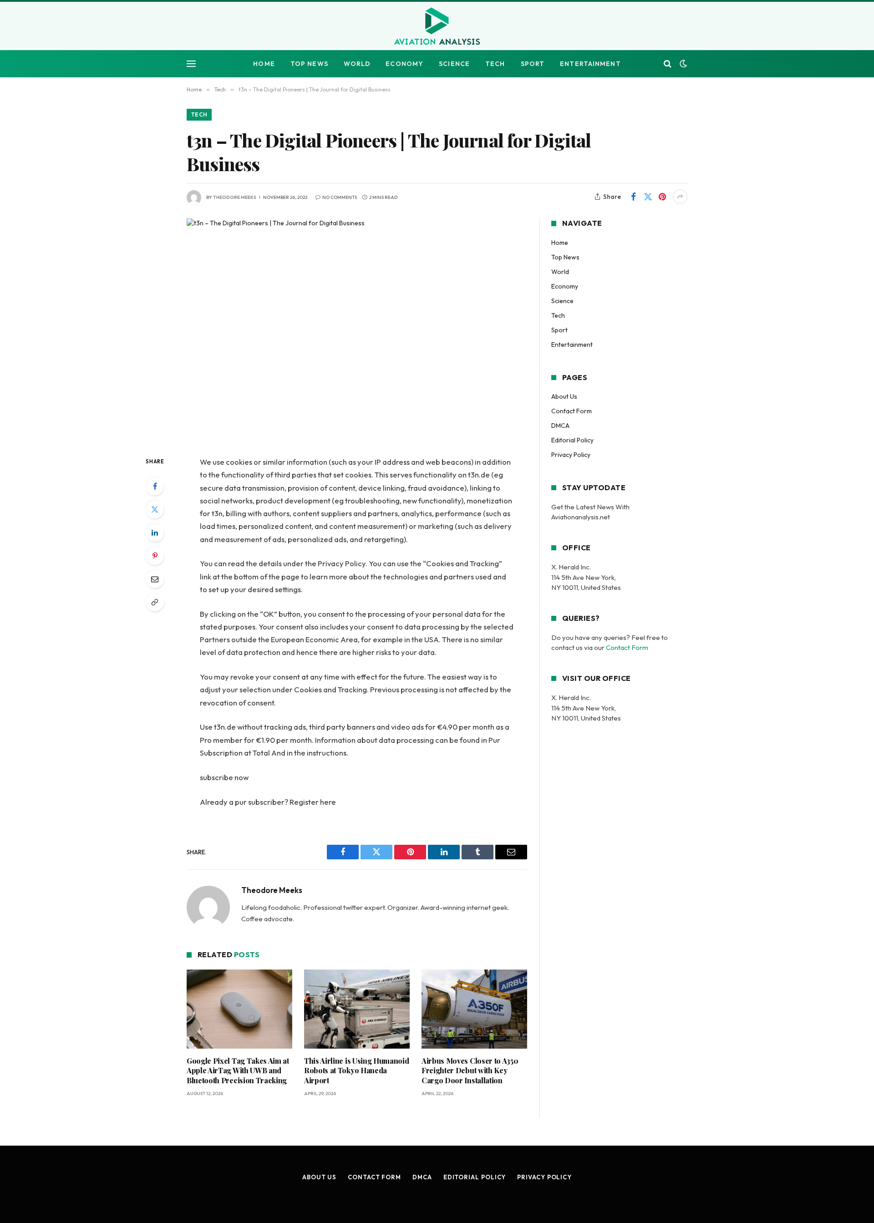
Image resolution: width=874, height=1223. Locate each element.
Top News (309, 64)
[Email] (155, 579)
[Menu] (191, 64)
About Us (564, 396)
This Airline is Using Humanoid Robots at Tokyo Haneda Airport (356, 1071)
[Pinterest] (155, 556)
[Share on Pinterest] (662, 196)
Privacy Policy (570, 455)
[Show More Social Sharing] (680, 196)
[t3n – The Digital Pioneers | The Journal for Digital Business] (357, 329)
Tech (495, 64)
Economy (404, 64)
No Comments (339, 197)
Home (263, 64)
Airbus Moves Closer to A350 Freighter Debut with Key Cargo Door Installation (470, 1071)
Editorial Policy (572, 440)
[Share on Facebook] (633, 196)
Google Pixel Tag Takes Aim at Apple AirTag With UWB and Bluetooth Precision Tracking (238, 1071)
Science (454, 64)
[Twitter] (155, 509)
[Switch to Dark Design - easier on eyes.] (682, 64)
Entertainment (590, 64)
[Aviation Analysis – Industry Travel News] (437, 27)
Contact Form (571, 411)
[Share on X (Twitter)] (648, 196)
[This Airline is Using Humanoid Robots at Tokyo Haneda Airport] (357, 1009)
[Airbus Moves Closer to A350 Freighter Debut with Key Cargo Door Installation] (474, 1009)
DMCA (560, 425)
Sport (533, 64)
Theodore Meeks (234, 197)
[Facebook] (155, 486)
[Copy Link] (155, 602)
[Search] (667, 64)
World (357, 64)
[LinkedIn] (155, 532)
